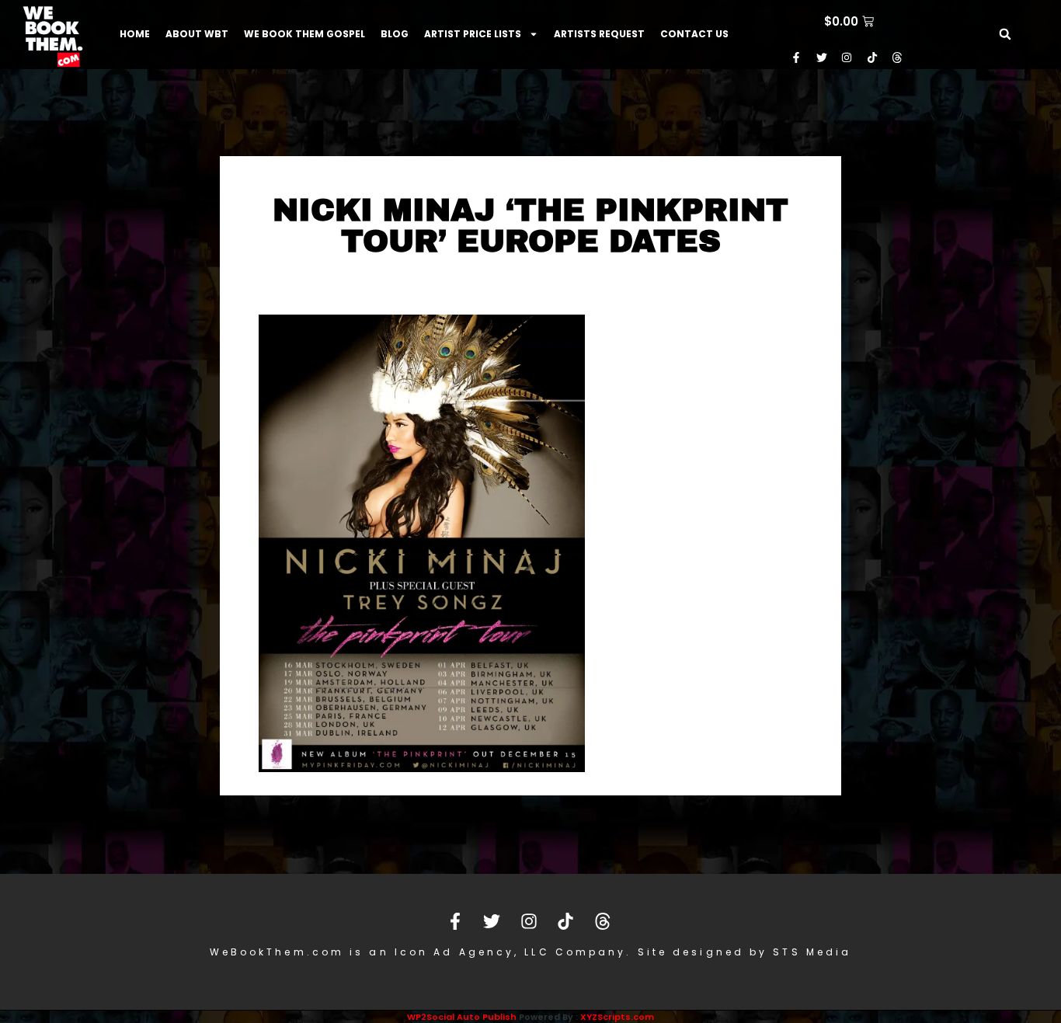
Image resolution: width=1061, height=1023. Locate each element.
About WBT (196, 33)
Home (135, 33)
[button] (1005, 34)
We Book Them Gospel (304, 33)
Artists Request (599, 33)
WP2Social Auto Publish (462, 1017)
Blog (395, 33)
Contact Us (694, 33)
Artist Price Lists (472, 33)
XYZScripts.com (617, 1017)
